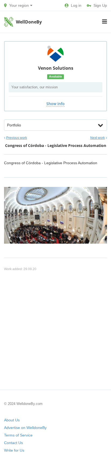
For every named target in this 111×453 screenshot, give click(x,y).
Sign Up (100, 5)
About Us (12, 420)
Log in (76, 5)
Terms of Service (18, 435)
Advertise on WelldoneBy (25, 427)
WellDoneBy (29, 21)
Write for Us (14, 450)
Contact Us (13, 443)
